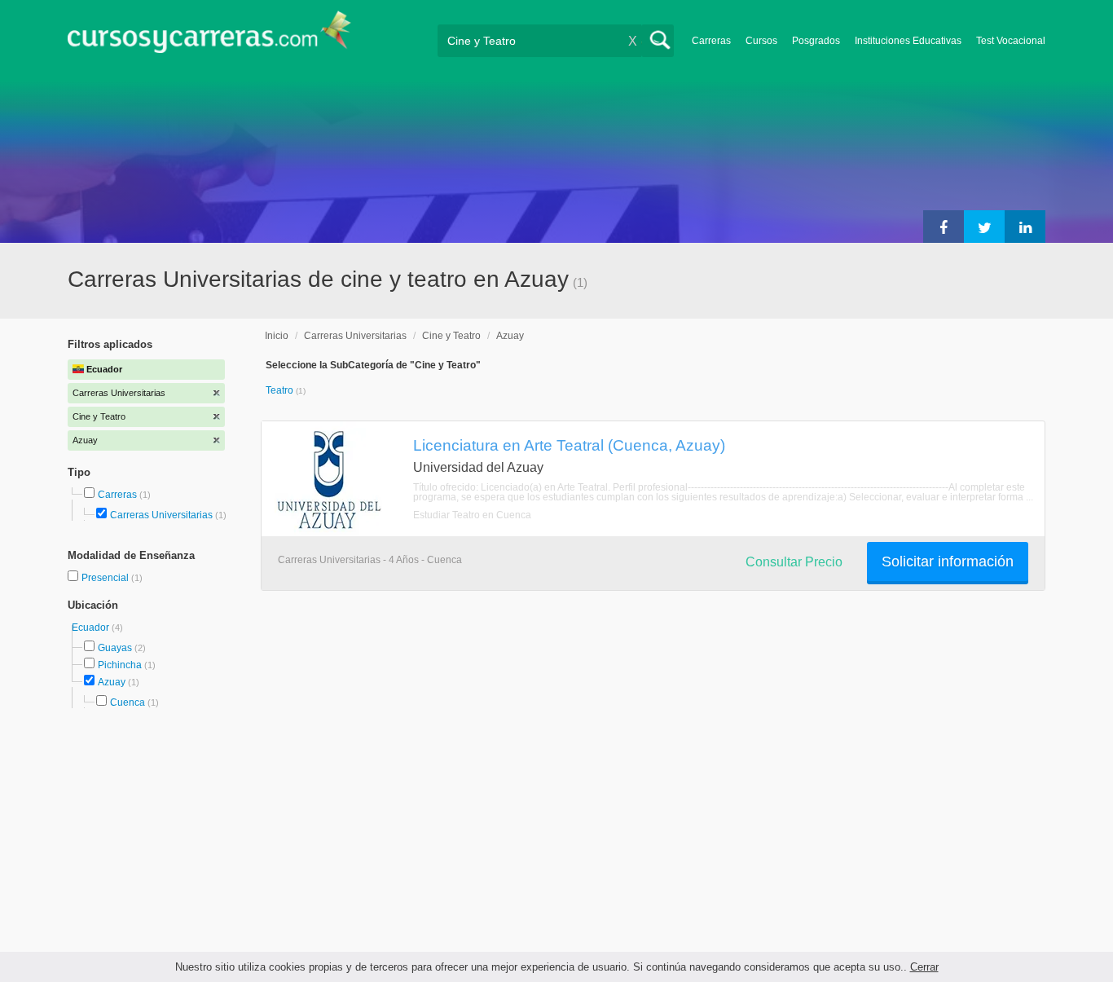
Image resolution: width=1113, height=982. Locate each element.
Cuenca (127, 702)
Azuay (111, 682)
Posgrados (816, 41)
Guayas (115, 648)
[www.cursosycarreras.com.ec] (209, 37)
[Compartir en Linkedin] (1025, 226)
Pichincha (120, 665)
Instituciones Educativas (908, 41)
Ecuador (92, 627)
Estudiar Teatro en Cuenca (472, 515)
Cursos (761, 41)
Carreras (711, 41)
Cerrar (924, 967)
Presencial (106, 577)
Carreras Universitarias (161, 515)
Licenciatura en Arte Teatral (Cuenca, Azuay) (569, 445)
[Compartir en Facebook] (943, 226)
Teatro (281, 390)
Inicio (276, 335)
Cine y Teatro (451, 335)
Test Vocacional (1010, 41)
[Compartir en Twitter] (984, 226)
